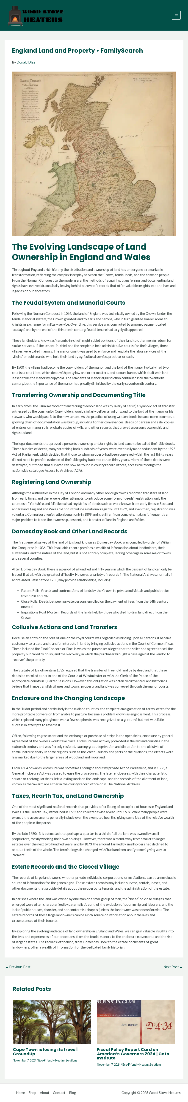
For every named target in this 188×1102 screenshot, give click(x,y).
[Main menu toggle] (176, 15)
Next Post (173, 967)
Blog (72, 1093)
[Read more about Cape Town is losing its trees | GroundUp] (52, 1022)
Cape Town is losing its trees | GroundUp (45, 1051)
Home (20, 1093)
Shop (32, 1093)
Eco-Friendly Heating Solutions (57, 1060)
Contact (59, 1093)
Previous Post (17, 967)
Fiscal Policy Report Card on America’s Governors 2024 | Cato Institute (133, 1054)
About (44, 1093)
